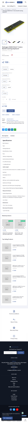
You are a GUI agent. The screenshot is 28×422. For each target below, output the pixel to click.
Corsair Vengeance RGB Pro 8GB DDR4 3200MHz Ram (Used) (19, 276)
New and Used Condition (14, 386)
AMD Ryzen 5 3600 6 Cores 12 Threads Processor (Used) (19, 266)
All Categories (8, 9)
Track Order (14, 399)
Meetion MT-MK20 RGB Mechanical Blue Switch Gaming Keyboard (8, 233)
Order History (14, 396)
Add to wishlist (5, 114)
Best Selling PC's (11, 6)
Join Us (14, 379)
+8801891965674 (10, 119)
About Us (14, 377)
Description (5, 135)
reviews (12, 135)
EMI (14, 385)
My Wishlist (14, 398)
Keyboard (14, 9)
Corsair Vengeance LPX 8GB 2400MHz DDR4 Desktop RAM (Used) (18, 256)
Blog (14, 383)
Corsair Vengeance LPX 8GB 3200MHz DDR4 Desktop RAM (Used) (18, 245)
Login (14, 394)
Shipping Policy (14, 381)
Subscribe (21, 352)
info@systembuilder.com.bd (12, 120)
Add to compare (16, 114)
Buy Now (11, 110)
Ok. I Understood (7, 418)
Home (3, 6)
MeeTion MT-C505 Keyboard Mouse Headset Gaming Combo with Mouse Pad (20, 233)
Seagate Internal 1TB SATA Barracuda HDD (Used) (18, 297)
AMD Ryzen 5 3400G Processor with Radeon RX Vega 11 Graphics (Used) (19, 287)
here (10, 414)
